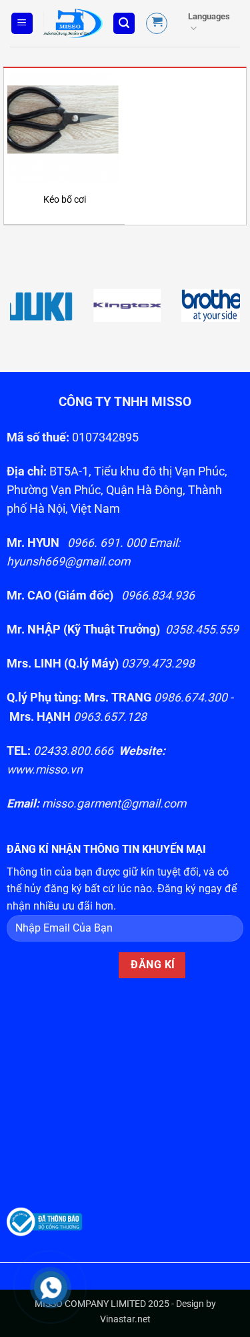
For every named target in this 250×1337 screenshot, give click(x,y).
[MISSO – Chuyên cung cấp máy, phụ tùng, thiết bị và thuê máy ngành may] (73, 23)
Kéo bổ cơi (64, 199)
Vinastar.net (125, 1319)
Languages (209, 16)
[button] (22, 24)
